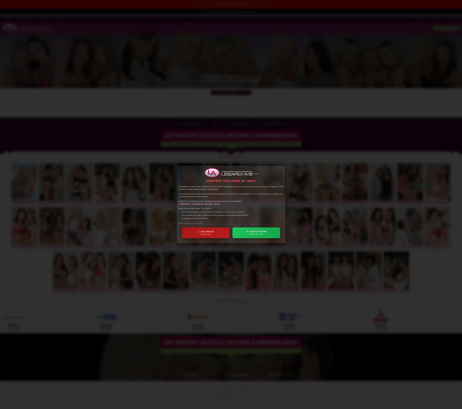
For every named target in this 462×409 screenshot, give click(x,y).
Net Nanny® (197, 204)
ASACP (217, 204)
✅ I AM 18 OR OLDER (256, 232)
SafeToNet (208, 204)
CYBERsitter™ (185, 204)
